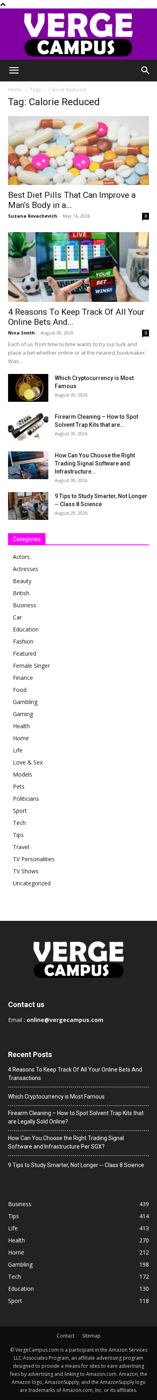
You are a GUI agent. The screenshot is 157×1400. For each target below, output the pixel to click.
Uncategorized (32, 883)
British (21, 593)
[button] (14, 70)
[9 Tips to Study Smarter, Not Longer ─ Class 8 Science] (28, 506)
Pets (19, 786)
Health (21, 726)
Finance (23, 677)
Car (17, 617)
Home (15, 89)
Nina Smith (21, 333)
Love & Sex (28, 762)
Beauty (22, 581)
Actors (21, 557)
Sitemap (91, 1335)
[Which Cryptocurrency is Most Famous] (28, 388)
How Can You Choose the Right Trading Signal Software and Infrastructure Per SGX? (66, 1142)
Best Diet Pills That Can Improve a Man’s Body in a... (72, 200)
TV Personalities (34, 859)
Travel (21, 847)
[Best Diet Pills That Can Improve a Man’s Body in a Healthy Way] (78, 150)
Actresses (25, 569)
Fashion (23, 641)
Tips (18, 835)
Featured (24, 653)
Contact (65, 1335)
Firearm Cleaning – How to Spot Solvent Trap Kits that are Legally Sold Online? (76, 1117)
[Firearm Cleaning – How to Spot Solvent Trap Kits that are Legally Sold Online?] (28, 426)
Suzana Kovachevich (32, 216)
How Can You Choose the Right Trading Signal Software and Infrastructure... (95, 463)
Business (24, 605)
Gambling (25, 702)
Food (20, 690)
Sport (20, 810)
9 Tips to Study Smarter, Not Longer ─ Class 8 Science (76, 1165)
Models (22, 774)
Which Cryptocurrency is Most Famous (56, 1096)
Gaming (23, 714)
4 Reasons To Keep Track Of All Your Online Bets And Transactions (75, 1073)
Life (18, 750)
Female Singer (31, 665)
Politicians (26, 798)
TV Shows (26, 871)
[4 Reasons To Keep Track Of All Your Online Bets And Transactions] (78, 267)
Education (26, 629)
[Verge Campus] (78, 34)
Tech (19, 823)
